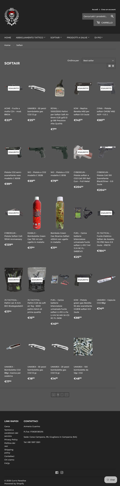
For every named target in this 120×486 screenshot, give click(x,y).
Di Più (98, 37)
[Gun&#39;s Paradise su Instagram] (61, 473)
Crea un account (108, 9)
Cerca (7, 426)
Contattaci (9, 456)
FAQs (7, 463)
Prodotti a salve (77, 37)
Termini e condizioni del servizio (11, 433)
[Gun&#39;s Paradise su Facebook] (56, 473)
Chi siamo (9, 460)
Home (7, 37)
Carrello (107, 22)
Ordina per (73, 60)
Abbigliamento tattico (30, 37)
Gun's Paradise (19, 480)
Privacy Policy (11, 439)
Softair (55, 37)
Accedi (95, 9)
